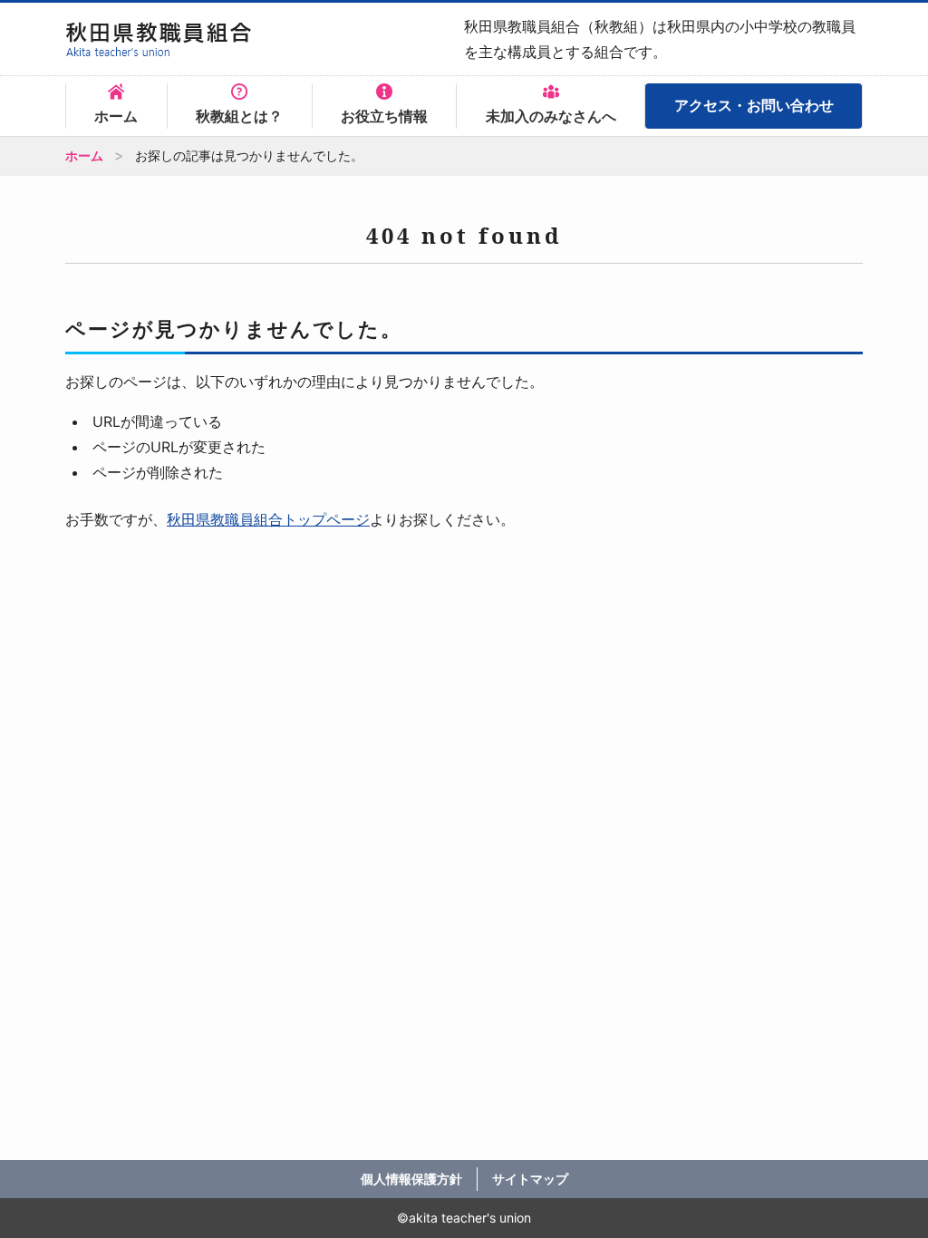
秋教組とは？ (239, 116)
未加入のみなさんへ (551, 116)
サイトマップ (530, 1178)
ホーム (116, 116)
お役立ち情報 (384, 116)
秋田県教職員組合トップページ (268, 519)
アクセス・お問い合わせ (754, 105)
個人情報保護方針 (411, 1178)
